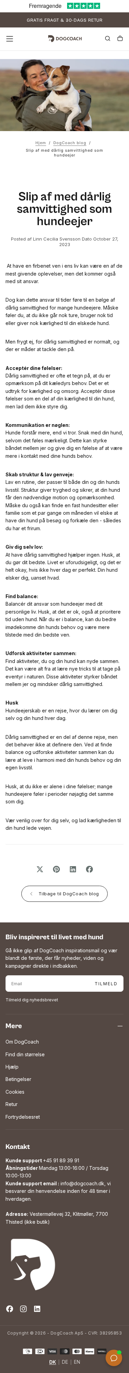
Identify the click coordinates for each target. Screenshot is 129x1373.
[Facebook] (10, 1309)
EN (77, 1362)
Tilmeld (106, 983)
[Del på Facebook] (89, 869)
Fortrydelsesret (23, 1117)
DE (65, 1362)
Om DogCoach (22, 1042)
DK (52, 1362)
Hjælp (12, 1067)
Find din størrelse (25, 1054)
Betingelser (18, 1079)
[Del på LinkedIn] (73, 869)
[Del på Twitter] (40, 869)
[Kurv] (120, 39)
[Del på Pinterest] (56, 869)
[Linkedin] (37, 1309)
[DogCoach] (33, 1264)
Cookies (15, 1092)
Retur (12, 1104)
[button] (10, 39)
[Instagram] (23, 1309)
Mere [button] (14, 1026)
